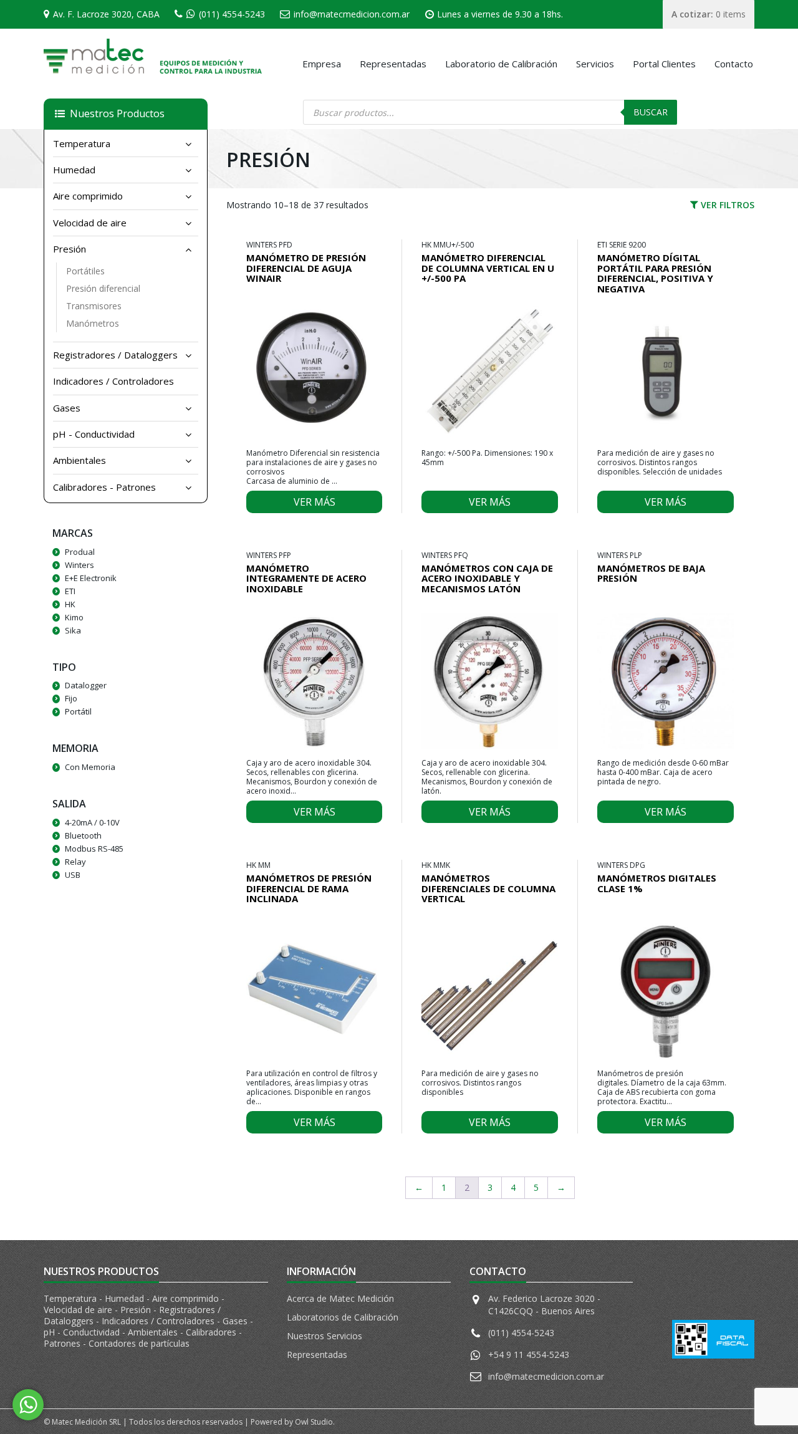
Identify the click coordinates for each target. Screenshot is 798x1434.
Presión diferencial (103, 288)
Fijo (71, 698)
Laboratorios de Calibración (342, 1317)
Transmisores (94, 306)
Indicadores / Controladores (113, 381)
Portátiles (85, 271)
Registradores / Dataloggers (115, 355)
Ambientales (79, 460)
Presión (69, 249)
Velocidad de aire (90, 222)
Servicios (595, 63)
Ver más (314, 502)
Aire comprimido (88, 196)
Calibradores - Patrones (104, 487)
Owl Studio (314, 1422)
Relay (75, 861)
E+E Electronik (91, 578)
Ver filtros (726, 205)
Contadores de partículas (139, 1343)
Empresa (321, 63)
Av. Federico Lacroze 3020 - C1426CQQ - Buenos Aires (544, 1304)
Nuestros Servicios (324, 1336)
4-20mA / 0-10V (92, 822)
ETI (70, 591)
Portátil (78, 711)
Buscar (650, 112)
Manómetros (92, 323)
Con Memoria (90, 766)
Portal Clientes (664, 63)
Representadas (393, 63)
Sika (73, 630)
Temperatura (81, 143)
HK (70, 604)
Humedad (74, 169)
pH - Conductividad (94, 434)
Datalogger (86, 685)
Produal (80, 551)
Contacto (733, 63)
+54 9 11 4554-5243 (528, 1354)
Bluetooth (83, 835)
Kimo (74, 617)
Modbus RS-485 (94, 848)
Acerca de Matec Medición (340, 1298)
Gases (66, 408)
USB (72, 874)
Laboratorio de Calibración (501, 63)
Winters (79, 564)
